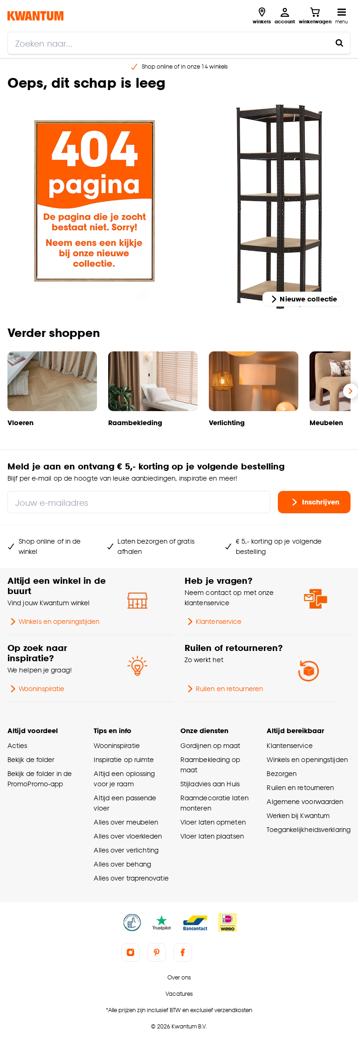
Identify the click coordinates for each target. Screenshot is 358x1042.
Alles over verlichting (126, 850)
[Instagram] (130, 952)
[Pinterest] (156, 952)
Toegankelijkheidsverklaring (309, 829)
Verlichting (227, 423)
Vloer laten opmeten (213, 822)
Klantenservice (218, 621)
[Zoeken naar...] (339, 43)
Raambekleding (135, 423)
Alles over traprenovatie (131, 878)
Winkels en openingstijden (59, 621)
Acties (17, 745)
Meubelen (326, 423)
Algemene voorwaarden (305, 801)
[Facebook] (182, 952)
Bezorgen (281, 773)
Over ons (179, 977)
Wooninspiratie (41, 688)
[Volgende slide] (350, 391)
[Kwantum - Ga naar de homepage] (35, 15)
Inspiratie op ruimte (124, 759)
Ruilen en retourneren (229, 688)
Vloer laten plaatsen (212, 836)
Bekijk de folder (31, 759)
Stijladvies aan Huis (210, 784)
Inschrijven (320, 502)
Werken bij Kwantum (298, 815)
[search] (179, 43)
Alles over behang (122, 864)
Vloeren (20, 423)
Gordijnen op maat (210, 745)
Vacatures (179, 993)
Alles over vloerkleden (128, 836)
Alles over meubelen (126, 822)
